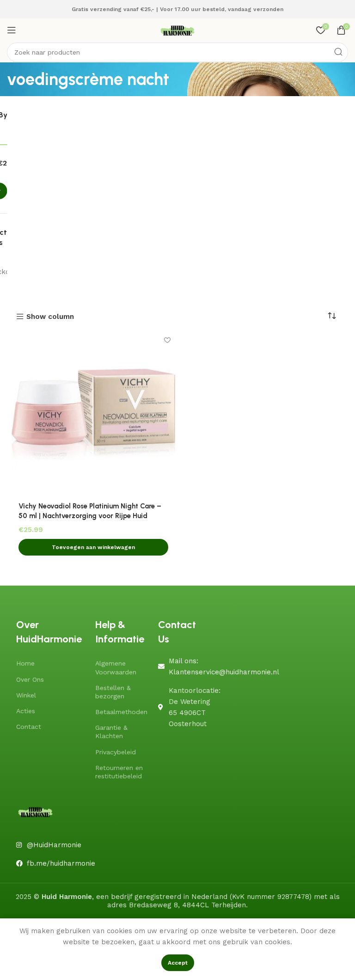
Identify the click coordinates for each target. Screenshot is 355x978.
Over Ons (30, 679)
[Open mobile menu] (11, 30)
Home (25, 663)
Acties (25, 711)
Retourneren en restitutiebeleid (119, 772)
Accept (178, 963)
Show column (50, 317)
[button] (93, 547)
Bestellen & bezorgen (113, 692)
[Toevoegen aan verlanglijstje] (167, 340)
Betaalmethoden (121, 711)
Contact (28, 726)
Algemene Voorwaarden (115, 667)
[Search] (338, 52)
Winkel (26, 695)
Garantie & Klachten (111, 732)
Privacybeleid (115, 752)
